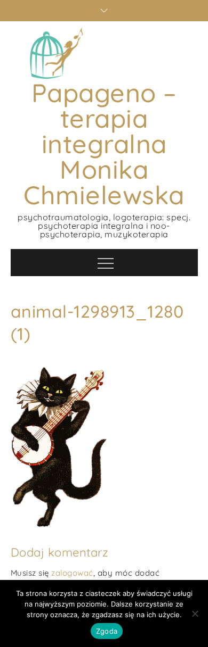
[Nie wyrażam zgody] (194, 613)
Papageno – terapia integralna (104, 118)
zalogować (72, 573)
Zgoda (106, 631)
